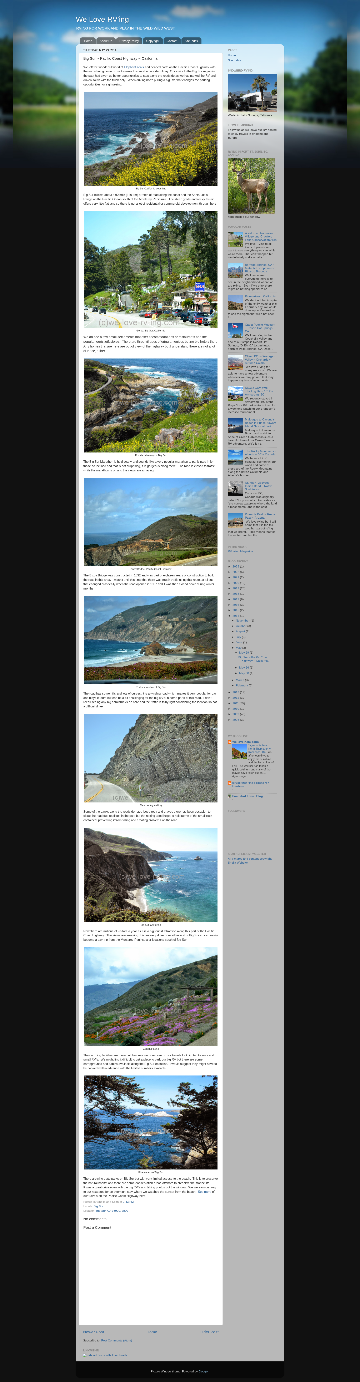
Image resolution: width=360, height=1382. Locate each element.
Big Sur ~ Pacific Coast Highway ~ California (253, 659)
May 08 (244, 673)
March (240, 680)
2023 (236, 566)
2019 (236, 588)
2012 (236, 697)
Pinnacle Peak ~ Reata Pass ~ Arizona (260, 516)
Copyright (152, 41)
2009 (236, 714)
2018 (236, 593)
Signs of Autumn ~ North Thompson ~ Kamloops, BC (259, 749)
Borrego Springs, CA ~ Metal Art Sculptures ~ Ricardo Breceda (259, 268)
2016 (236, 604)
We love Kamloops (245, 741)
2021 (236, 577)
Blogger (204, 1371)
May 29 (244, 652)
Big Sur (98, 1206)
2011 (236, 703)
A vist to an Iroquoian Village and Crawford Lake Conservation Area (261, 236)
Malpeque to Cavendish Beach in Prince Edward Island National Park (260, 423)
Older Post (209, 1332)
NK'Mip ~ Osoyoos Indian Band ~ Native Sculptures (258, 486)
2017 (236, 599)
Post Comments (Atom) (116, 1340)
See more (205, 1191)
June (239, 642)
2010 (236, 708)
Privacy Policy (129, 41)
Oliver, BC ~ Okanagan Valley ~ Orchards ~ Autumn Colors (260, 360)
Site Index (191, 41)
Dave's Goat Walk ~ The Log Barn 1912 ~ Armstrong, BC (259, 391)
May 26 (244, 667)
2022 (236, 572)
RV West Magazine (240, 551)
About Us (106, 41)
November (243, 620)
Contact (172, 41)
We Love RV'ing (102, 19)
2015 (236, 610)
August (241, 631)
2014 (236, 615)
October (241, 626)
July (239, 637)
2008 (236, 719)
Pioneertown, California (260, 296)
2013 (236, 692)
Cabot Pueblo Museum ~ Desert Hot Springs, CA (260, 328)
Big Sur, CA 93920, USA (112, 1210)
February (242, 685)
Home (88, 41)
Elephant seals (134, 67)
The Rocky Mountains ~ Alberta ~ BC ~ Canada (260, 453)
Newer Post (93, 1332)
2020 (236, 583)
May (239, 647)
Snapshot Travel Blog (247, 796)
